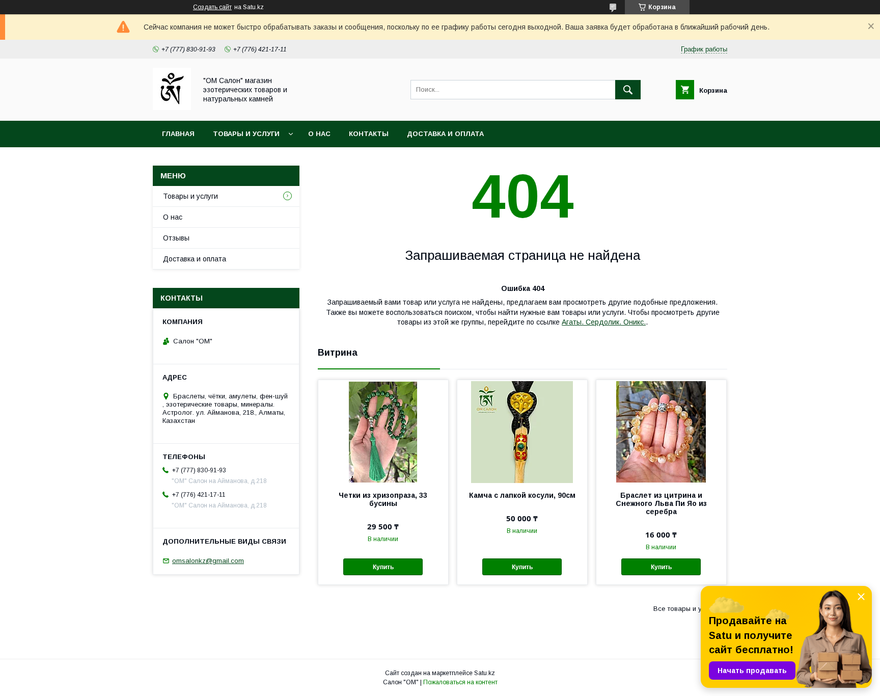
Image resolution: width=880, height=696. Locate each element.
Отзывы (176, 238)
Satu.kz (484, 673)
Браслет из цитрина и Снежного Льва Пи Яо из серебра (661, 503)
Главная (178, 134)
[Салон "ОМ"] (172, 107)
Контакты (369, 134)
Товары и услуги (246, 134)
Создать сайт (212, 7)
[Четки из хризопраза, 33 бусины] (383, 431)
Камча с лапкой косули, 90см (522, 495)
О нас (319, 134)
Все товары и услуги (686, 608)
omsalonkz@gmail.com (208, 561)
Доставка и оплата (445, 134)
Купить (383, 567)
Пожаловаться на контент (460, 682)
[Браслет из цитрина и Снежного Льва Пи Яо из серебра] (661, 431)
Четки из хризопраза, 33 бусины (383, 499)
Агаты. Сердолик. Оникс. (604, 322)
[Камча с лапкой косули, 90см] (522, 431)
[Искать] (628, 89)
